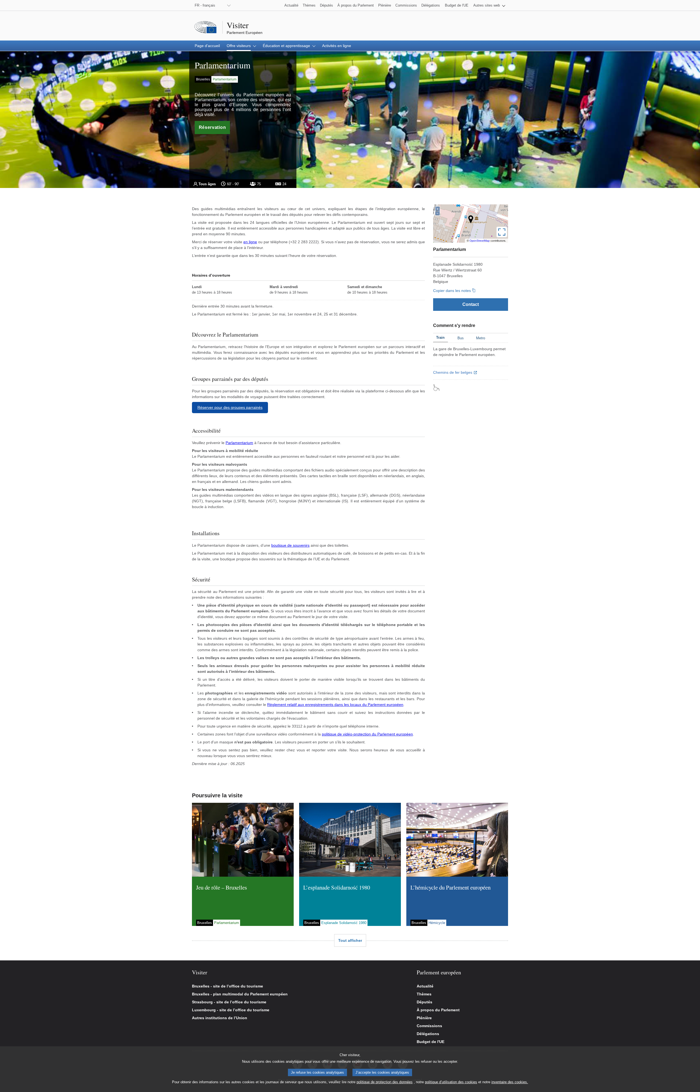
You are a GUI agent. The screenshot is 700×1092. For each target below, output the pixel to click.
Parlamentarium (239, 443)
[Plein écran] (501, 232)
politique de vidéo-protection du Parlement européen (367, 734)
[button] (489, 5)
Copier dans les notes (452, 290)
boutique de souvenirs (290, 545)
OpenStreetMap (479, 240)
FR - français (205, 5)
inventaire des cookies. (509, 1082)
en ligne (250, 242)
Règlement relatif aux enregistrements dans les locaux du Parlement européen (335, 704)
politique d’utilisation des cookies (451, 1082)
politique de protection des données (385, 1082)
